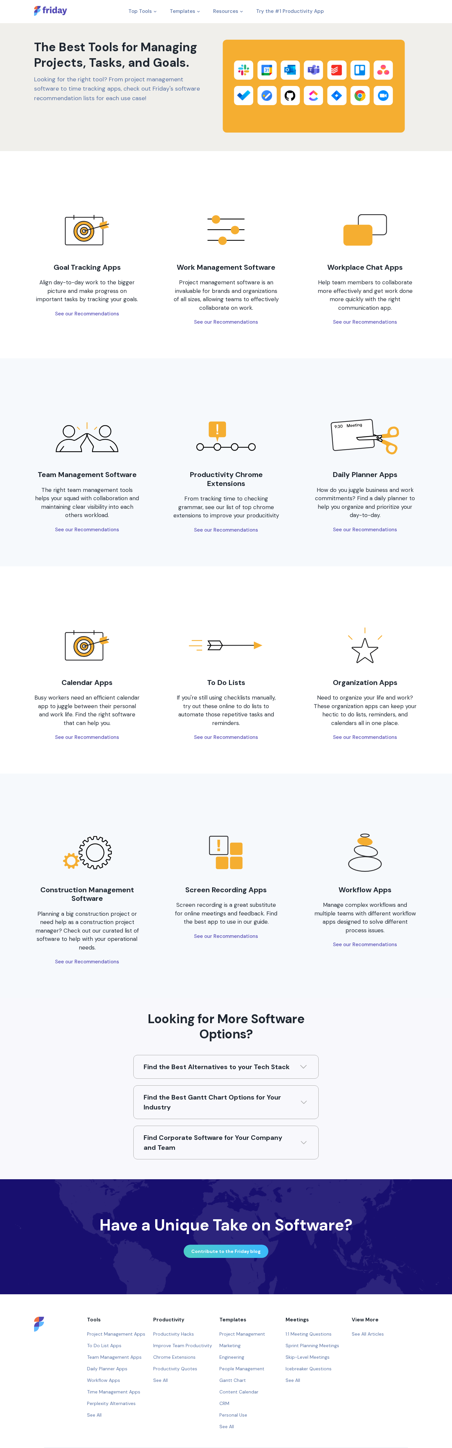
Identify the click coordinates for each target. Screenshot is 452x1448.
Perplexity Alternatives (111, 1403)
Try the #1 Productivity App (290, 11)
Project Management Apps (116, 1334)
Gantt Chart (232, 1380)
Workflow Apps (103, 1380)
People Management (241, 1369)
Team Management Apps (114, 1357)
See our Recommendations (87, 313)
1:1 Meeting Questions (309, 1334)
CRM (224, 1403)
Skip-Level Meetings (308, 1357)
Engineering (231, 1357)
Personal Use (233, 1415)
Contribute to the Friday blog (226, 1251)
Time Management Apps (113, 1392)
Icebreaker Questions (309, 1369)
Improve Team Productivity (182, 1345)
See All (94, 1415)
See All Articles (368, 1334)
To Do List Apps (104, 1345)
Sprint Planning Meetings (312, 1345)
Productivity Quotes (175, 1369)
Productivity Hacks (173, 1334)
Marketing (230, 1345)
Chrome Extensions (174, 1357)
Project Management (242, 1334)
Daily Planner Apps (107, 1369)
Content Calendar (238, 1392)
